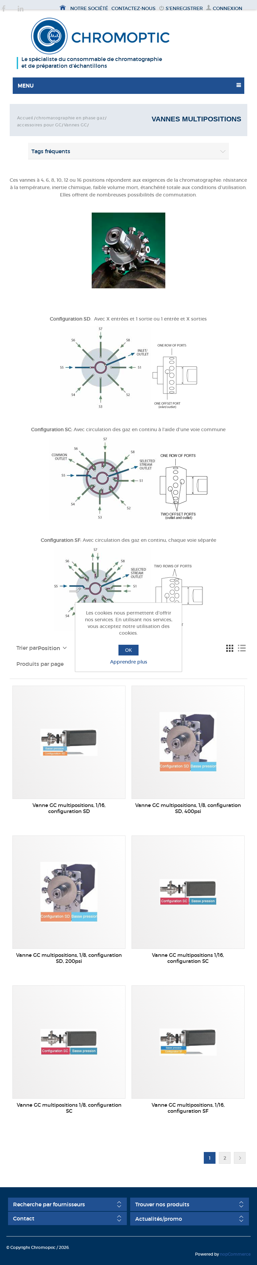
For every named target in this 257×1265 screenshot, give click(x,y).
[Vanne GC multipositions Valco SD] (69, 742)
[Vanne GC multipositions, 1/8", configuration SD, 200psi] (69, 892)
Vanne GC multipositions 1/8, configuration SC (69, 1108)
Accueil (25, 117)
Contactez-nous (133, 8)
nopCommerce (235, 1254)
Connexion (227, 8)
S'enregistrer (184, 8)
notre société (89, 8)
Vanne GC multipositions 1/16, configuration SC (188, 958)
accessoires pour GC (39, 124)
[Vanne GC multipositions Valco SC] (188, 892)
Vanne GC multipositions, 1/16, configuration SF (188, 1108)
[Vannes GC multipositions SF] (188, 1042)
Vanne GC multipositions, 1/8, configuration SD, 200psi (69, 958)
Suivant (240, 1158)
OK (128, 650)
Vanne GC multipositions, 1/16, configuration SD (68, 808)
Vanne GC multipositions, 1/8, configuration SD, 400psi (188, 808)
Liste (242, 648)
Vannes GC (75, 124)
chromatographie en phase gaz (70, 117)
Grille (230, 648)
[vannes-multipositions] (69, 1042)
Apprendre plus (128, 662)
